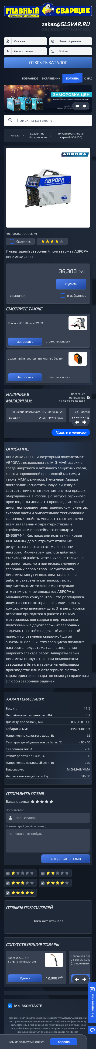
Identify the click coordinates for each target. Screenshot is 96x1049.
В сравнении (51, 78)
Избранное (30, 78)
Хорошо (64, 1042)
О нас (88, 78)
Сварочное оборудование (37, 135)
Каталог (15, 135)
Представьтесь (15, 810)
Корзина (72, 78)
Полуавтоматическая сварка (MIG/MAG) (70, 135)
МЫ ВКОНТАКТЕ (28, 1005)
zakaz (65, 24)
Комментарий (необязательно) (26, 826)
